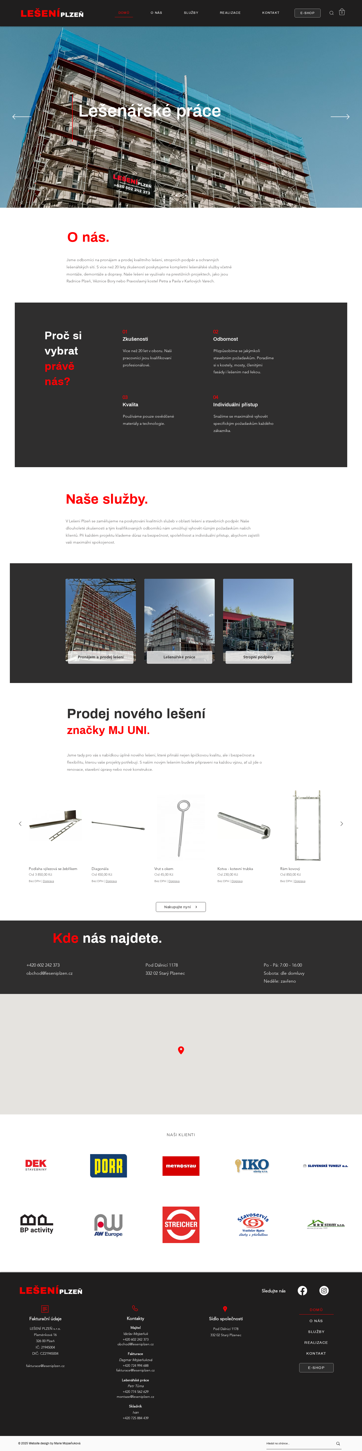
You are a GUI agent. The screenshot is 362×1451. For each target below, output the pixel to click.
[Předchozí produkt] (20, 823)
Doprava (48, 881)
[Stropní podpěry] (186, 195)
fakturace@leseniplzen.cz (45, 1366)
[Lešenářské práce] (181, 195)
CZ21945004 (49, 1353)
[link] (342, 11)
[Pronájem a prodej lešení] (176, 195)
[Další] (340, 117)
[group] (181, 838)
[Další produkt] (342, 823)
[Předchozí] (21, 117)
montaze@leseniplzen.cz (135, 1396)
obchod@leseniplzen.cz (49, 973)
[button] (331, 13)
